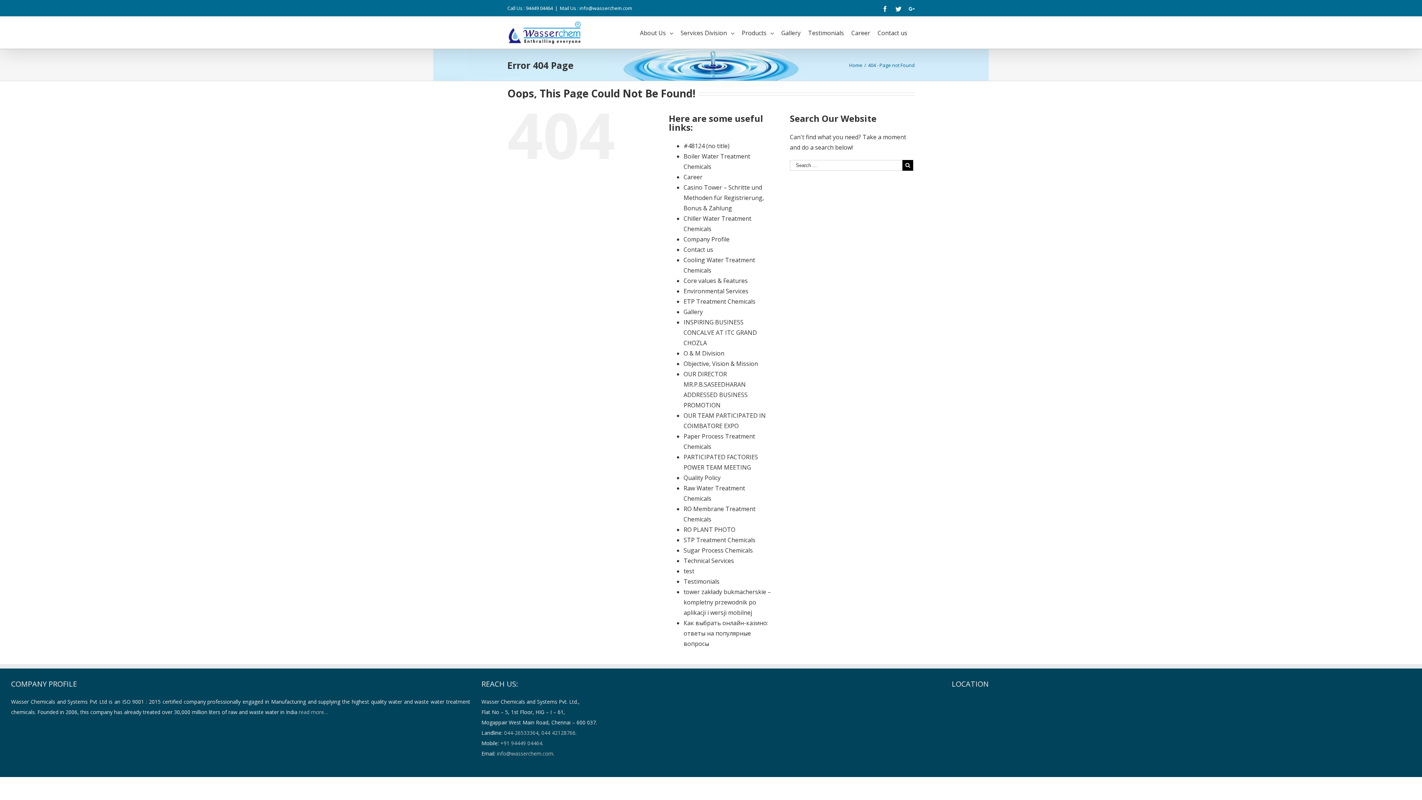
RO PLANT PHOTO (709, 530)
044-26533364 (521, 732)
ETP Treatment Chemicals (719, 301)
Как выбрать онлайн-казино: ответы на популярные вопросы (726, 633)
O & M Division (704, 353)
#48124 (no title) (707, 146)
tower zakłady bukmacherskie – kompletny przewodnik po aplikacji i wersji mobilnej (727, 602)
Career (693, 177)
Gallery (693, 312)
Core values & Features (716, 281)
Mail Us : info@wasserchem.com (596, 8)
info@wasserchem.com (525, 753)
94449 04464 (539, 8)
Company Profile (707, 239)
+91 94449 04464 (521, 743)
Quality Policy (702, 478)
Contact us (698, 250)
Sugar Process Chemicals (718, 550)
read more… (313, 712)
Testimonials (702, 581)
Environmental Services (716, 291)
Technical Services (709, 561)
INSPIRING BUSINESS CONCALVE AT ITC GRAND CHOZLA (720, 332)
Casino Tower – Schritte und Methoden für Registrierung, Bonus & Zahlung (724, 197)
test (689, 571)
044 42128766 (558, 732)
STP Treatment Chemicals (719, 540)
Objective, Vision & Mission (721, 364)
